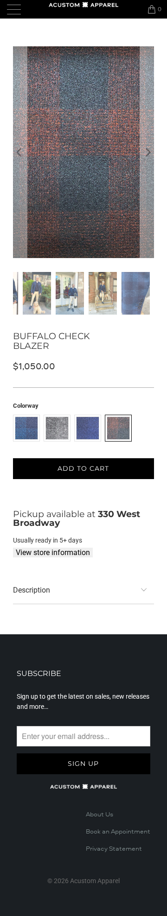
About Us (99, 814)
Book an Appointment (118, 831)
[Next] (147, 152)
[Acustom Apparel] (83, 4)
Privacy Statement (114, 849)
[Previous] (20, 152)
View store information (53, 552)
